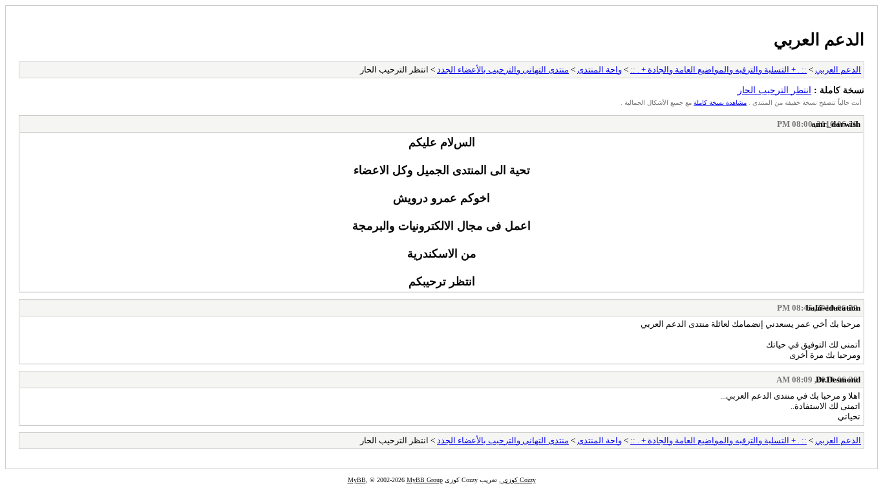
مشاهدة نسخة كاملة (720, 102)
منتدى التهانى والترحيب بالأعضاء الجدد (503, 69)
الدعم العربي (819, 39)
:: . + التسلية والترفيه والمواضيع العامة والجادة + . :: (718, 69)
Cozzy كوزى (518, 479)
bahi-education (833, 308)
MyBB (357, 479)
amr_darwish (835, 124)
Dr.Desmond (838, 379)
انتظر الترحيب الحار (774, 90)
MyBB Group (425, 479)
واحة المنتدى (599, 69)
